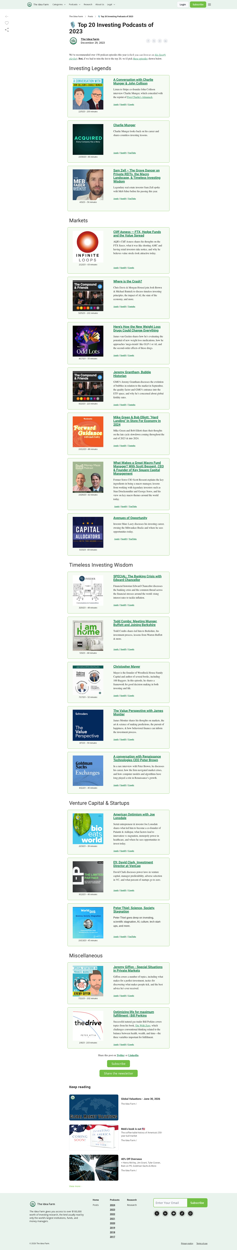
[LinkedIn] (165, 1213)
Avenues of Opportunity (130, 518)
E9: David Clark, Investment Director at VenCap (133, 864)
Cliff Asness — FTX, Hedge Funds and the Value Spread (137, 233)
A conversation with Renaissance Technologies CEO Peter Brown (137, 758)
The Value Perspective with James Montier (138, 712)
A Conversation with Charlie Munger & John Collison (133, 81)
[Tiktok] (182, 1213)
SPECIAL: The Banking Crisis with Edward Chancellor (137, 578)
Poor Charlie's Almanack (140, 97)
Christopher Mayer (126, 666)
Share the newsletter (118, 1073)
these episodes (140, 58)
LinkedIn (133, 1055)
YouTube (132, 152)
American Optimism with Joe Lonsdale (134, 816)
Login (183, 4)
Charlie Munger (124, 125)
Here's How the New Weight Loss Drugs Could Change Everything (137, 328)
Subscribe (198, 4)
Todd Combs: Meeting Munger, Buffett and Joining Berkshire (135, 623)
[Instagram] (190, 1213)
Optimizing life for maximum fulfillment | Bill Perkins (133, 1014)
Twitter (121, 1055)
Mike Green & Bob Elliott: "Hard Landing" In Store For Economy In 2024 (137, 420)
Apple (116, 104)
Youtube (131, 306)
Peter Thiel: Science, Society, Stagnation (134, 910)
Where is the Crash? (127, 281)
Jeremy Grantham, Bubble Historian (132, 374)
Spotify (123, 104)
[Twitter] (156, 1213)
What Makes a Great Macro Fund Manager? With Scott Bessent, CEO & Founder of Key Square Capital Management (138, 468)
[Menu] (209, 4)
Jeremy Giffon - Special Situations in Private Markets (138, 969)
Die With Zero (142, 1025)
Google (131, 104)
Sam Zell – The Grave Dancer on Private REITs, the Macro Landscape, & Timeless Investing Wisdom (136, 175)
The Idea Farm (76, 16)
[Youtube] (173, 1213)
